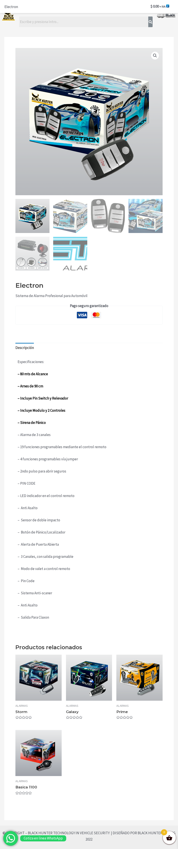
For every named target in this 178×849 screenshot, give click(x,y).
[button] (155, 55)
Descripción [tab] (24, 347)
